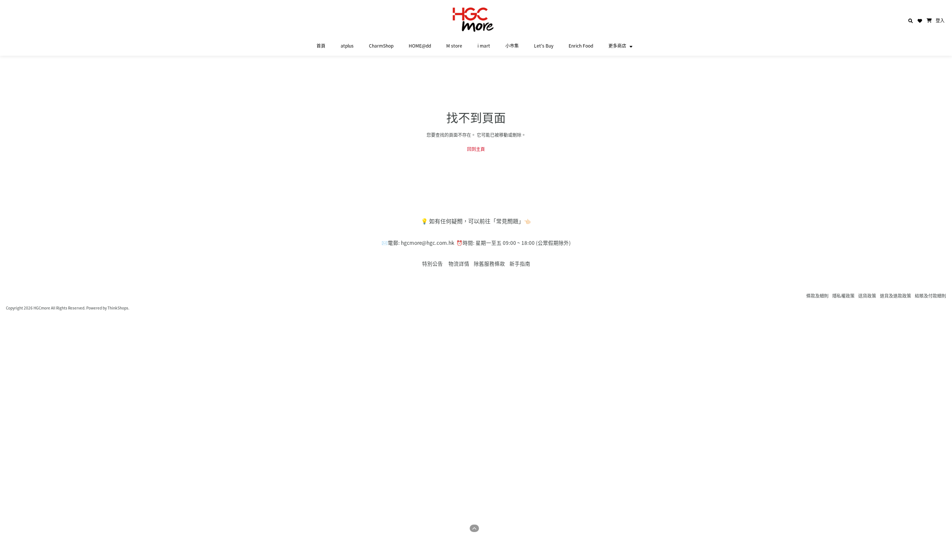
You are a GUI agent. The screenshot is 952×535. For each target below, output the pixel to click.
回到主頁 (476, 149)
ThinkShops (117, 308)
